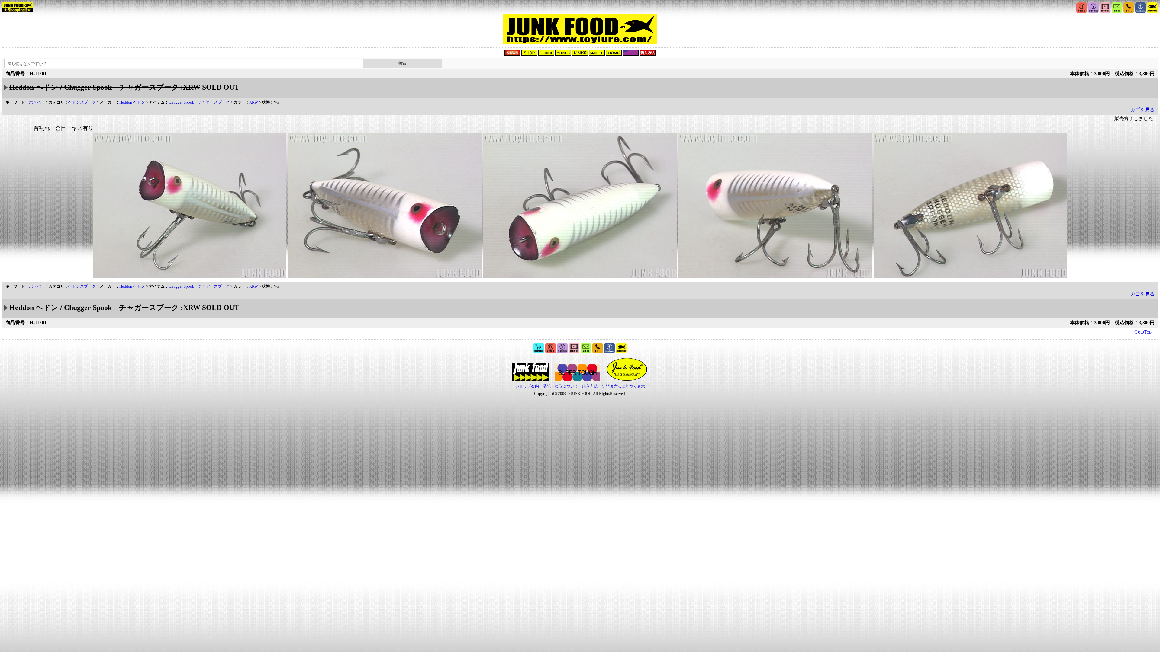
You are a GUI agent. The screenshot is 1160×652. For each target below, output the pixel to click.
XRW (253, 102)
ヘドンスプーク (82, 102)
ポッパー (37, 102)
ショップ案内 (527, 386)
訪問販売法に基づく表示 (623, 386)
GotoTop (1143, 331)
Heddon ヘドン (132, 102)
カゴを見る (1142, 109)
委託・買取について (560, 386)
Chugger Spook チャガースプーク (199, 102)
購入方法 (590, 386)
